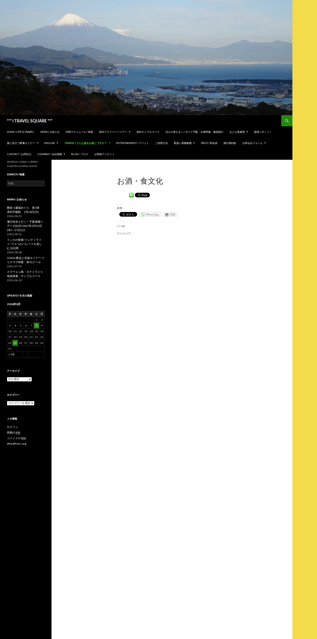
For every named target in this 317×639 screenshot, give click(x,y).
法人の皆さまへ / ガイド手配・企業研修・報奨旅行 (194, 131)
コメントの (16, 438)
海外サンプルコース (147, 131)
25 (15, 343)
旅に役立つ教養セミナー (21, 142)
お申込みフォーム (252, 142)
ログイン (12, 427)
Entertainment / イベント (132, 142)
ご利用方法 (161, 142)
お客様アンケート (104, 154)
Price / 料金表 (209, 142)
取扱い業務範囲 (183, 142)
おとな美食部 (237, 131)
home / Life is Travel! (20, 131)
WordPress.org (16, 443)
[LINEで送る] (131, 194)
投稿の (13, 432)
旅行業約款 (229, 142)
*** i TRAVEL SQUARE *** (29, 120)
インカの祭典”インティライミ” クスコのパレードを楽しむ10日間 (24, 244)
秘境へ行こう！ (263, 131)
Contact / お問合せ (19, 154)
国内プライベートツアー (113, 131)
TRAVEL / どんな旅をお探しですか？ (85, 142)
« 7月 (11, 354)
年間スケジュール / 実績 (79, 131)
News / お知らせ (50, 131)
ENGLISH (49, 142)
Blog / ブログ (79, 154)
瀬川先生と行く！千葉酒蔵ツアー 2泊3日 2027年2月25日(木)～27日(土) (25, 226)
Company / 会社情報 (49, 154)
